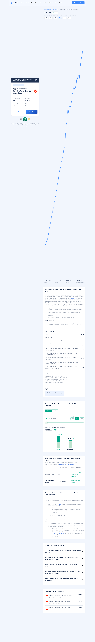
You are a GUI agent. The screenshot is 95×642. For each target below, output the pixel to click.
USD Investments (48, 2)
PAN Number (55, 507)
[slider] (46, 423)
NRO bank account (59, 533)
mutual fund (74, 298)
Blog (56, 2)
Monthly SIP (48, 410)
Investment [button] (29, 2)
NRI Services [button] (37, 2)
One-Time (32, 112)
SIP (19, 112)
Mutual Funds (55, 9)
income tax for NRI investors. (66, 464)
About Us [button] (61, 2)
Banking (22, 2)
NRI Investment (47, 9)
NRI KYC (58, 504)
